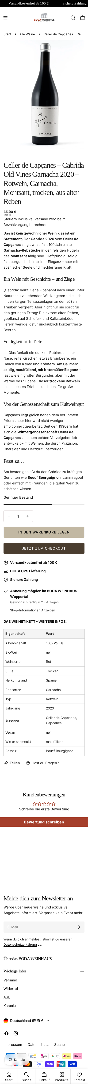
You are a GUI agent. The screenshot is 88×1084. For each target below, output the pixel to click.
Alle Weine (27, 34)
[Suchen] (73, 18)
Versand (41, 219)
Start (7, 34)
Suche (59, 1044)
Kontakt (10, 1005)
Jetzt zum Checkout (44, 548)
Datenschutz (38, 1044)
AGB (7, 997)
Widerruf (11, 988)
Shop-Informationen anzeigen (32, 610)
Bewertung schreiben (44, 822)
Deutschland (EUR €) (27, 1020)
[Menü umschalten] (5, 18)
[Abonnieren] (79, 927)
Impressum (13, 1044)
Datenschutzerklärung (20, 944)
